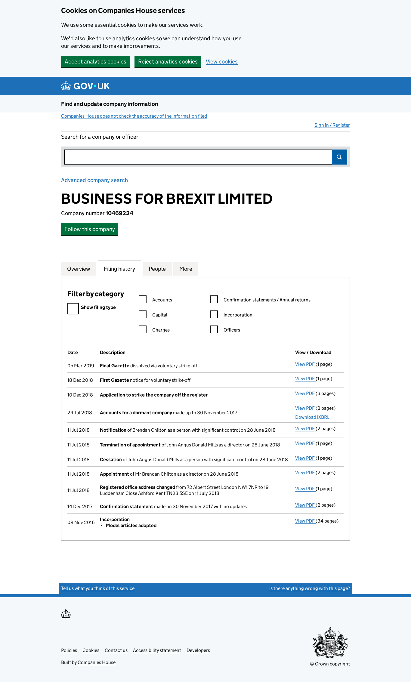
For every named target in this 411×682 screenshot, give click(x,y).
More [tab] (185, 268)
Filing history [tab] (119, 268)
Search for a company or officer (99, 136)
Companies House (97, 662)
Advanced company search (94, 180)
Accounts (162, 300)
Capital (159, 315)
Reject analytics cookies (168, 61)
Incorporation (238, 315)
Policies (69, 650)
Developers (198, 650)
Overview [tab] (78, 268)
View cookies (222, 61)
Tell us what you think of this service (97, 588)
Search (339, 157)
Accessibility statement (157, 650)
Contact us (116, 650)
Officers (232, 330)
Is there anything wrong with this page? (309, 588)
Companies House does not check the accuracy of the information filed (134, 116)
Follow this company (89, 229)
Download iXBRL (312, 417)
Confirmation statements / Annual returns (267, 300)
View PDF (305, 364)
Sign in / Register (332, 125)
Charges (161, 330)
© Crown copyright (330, 664)
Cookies (90, 650)
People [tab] (157, 268)
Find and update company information (109, 103)
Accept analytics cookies (95, 61)
